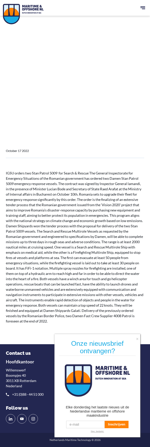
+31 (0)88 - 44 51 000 (28, 394)
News (26, 113)
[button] (138, 337)
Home (13, 113)
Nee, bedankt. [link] (97, 431)
